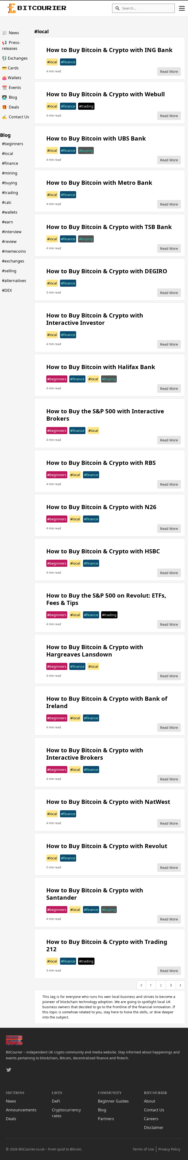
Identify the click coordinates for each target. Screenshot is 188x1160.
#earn (7, 222)
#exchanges (13, 261)
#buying (9, 183)
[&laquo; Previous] (141, 985)
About (149, 1101)
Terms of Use (143, 1149)
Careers (151, 1118)
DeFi (56, 1101)
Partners (106, 1118)
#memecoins (14, 251)
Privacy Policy (169, 1149)
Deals (10, 107)
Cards (10, 68)
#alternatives (14, 280)
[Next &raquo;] (180, 985)
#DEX (7, 290)
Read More (169, 71)
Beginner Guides (113, 1101)
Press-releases (11, 45)
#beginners (12, 143)
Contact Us (15, 117)
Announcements (21, 1110)
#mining (9, 173)
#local (7, 153)
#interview (12, 231)
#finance (10, 163)
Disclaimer (154, 1127)
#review (9, 241)
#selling (9, 271)
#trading (10, 192)
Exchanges (15, 58)
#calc (7, 202)
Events (11, 87)
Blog (9, 97)
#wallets (9, 212)
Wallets (11, 77)
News (10, 32)
